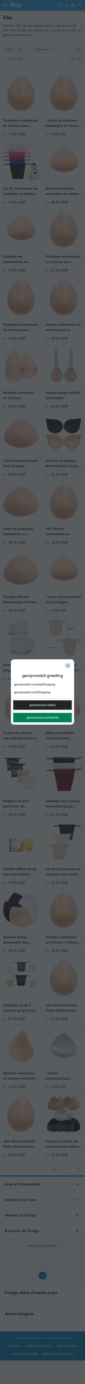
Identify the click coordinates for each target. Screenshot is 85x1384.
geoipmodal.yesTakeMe (42, 717)
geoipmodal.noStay (42, 705)
